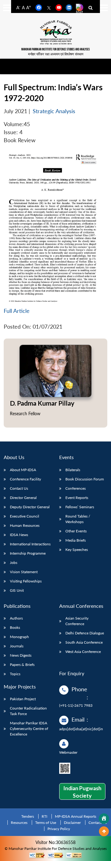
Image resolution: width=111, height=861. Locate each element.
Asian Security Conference (76, 621)
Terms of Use (45, 822)
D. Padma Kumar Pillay (42, 403)
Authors (16, 618)
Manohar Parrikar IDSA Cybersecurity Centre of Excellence (29, 728)
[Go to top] (104, 831)
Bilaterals (72, 469)
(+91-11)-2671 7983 (75, 705)
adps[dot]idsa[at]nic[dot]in (81, 729)
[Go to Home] (104, 818)
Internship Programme (28, 553)
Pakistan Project (23, 699)
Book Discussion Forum (84, 479)
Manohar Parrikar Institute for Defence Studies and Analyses (55, 49)
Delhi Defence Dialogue (84, 633)
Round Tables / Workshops (77, 519)
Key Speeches (76, 549)
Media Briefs (75, 540)
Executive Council (24, 516)
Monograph (19, 636)
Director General (23, 497)
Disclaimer (72, 822)
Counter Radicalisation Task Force (28, 711)
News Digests (20, 655)
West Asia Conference (83, 651)
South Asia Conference (84, 642)
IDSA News (19, 534)
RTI (44, 816)
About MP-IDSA (23, 469)
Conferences (75, 488)
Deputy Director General (30, 507)
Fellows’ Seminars (79, 507)
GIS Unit (17, 590)
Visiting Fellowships (26, 581)
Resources (19, 822)
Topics (15, 673)
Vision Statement (24, 571)
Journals (16, 646)
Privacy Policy (58, 828)
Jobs (13, 562)
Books (15, 627)
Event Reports (76, 497)
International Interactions (30, 544)
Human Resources (24, 525)
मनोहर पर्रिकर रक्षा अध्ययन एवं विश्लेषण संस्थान (55, 54)
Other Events (76, 531)
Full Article (17, 311)
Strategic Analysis (54, 111)
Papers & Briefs (22, 664)
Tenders (27, 816)
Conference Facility (25, 479)
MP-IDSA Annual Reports (75, 816)
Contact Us (19, 488)
